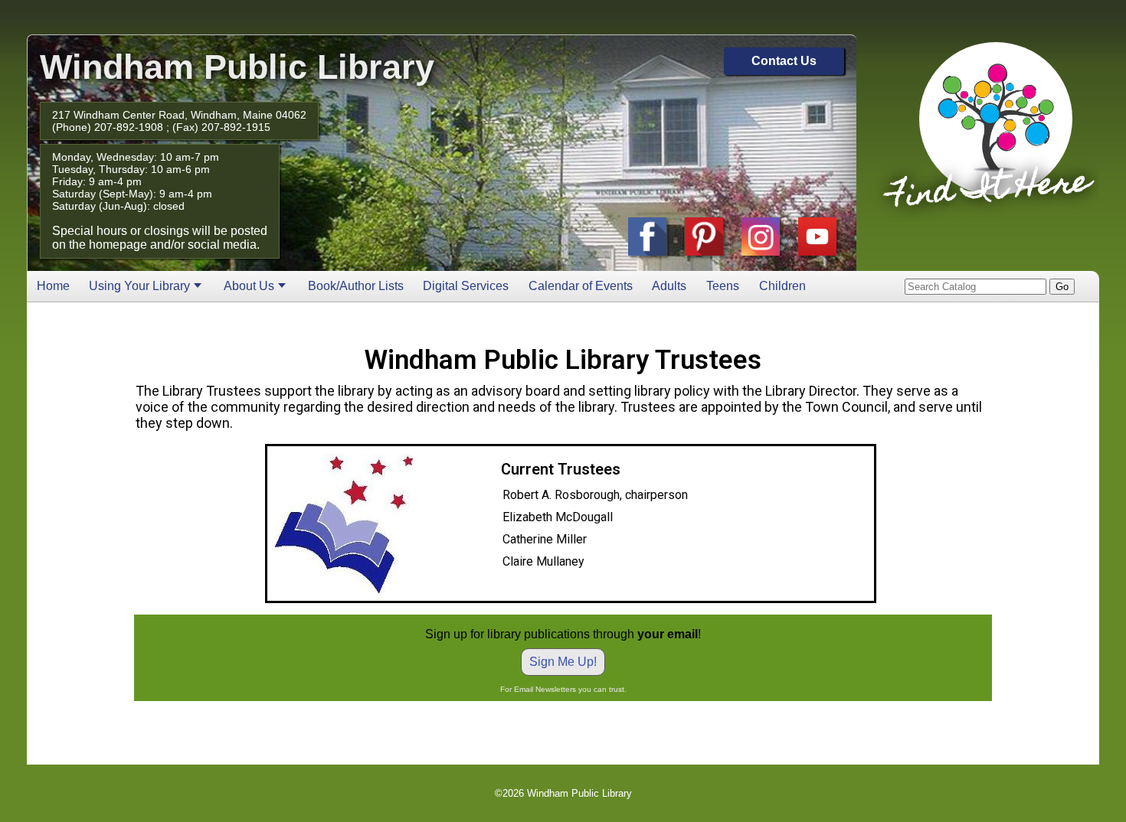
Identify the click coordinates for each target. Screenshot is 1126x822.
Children (782, 285)
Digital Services (466, 285)
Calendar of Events (581, 285)
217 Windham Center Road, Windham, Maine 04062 (179, 115)
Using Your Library (139, 285)
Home (53, 285)
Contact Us (784, 60)
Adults (669, 285)
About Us (249, 285)
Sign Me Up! (563, 661)
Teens (722, 285)
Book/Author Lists (356, 285)
